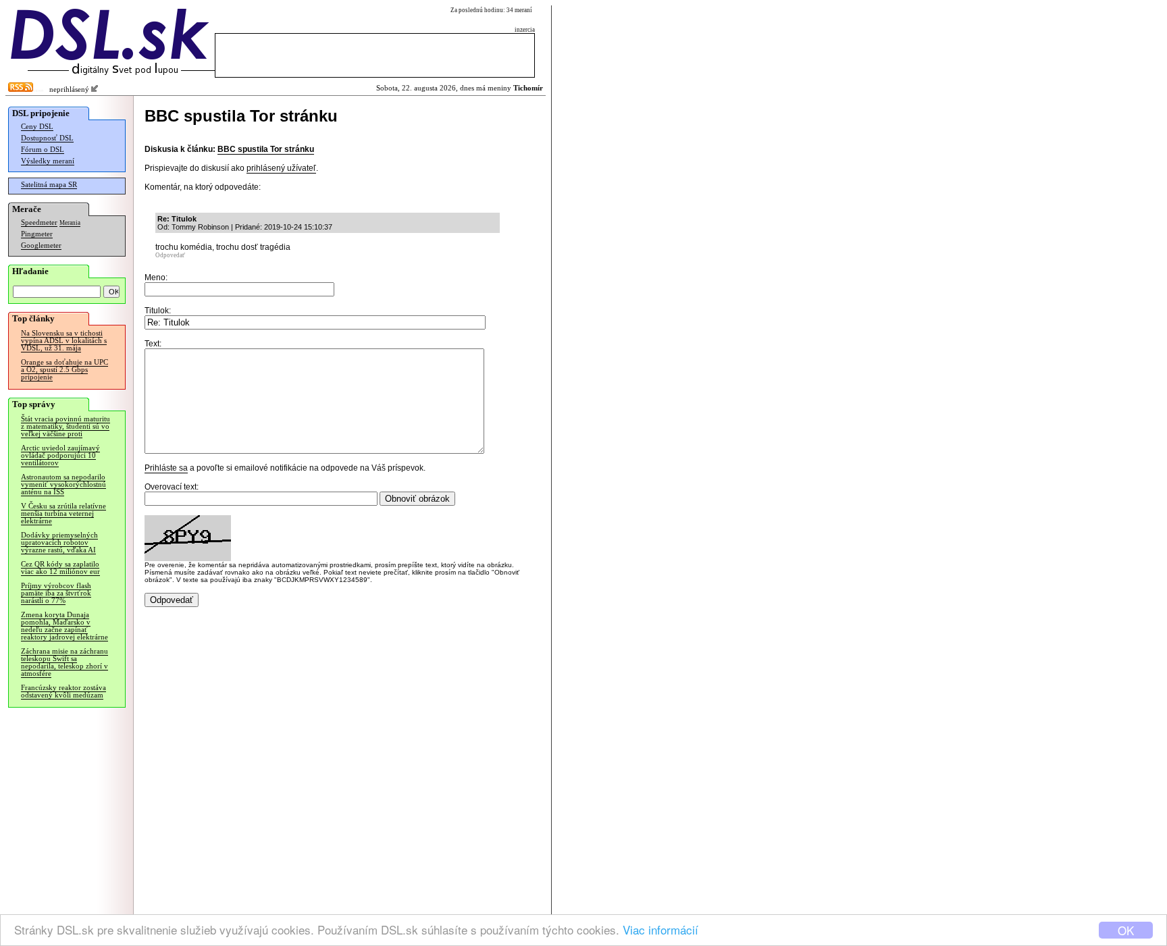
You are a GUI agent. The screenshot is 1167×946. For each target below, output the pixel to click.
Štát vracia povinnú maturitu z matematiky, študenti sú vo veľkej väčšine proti (65, 426)
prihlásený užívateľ (281, 168)
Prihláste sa (166, 468)
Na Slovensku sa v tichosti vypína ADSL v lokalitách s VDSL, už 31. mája (64, 341)
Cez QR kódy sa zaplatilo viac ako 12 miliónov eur (60, 567)
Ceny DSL (37, 126)
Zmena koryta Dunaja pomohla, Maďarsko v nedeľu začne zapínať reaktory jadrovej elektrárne (64, 626)
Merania (69, 222)
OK (1126, 930)
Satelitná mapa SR (49, 184)
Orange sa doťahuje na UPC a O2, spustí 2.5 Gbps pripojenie (64, 370)
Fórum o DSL (42, 149)
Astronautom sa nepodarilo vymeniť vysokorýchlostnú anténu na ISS (63, 484)
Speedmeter (39, 222)
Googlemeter (41, 245)
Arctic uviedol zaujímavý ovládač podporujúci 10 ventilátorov (60, 455)
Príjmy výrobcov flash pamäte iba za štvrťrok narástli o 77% (56, 593)
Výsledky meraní (47, 161)
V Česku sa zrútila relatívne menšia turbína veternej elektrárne (63, 513)
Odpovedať (170, 255)
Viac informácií (660, 929)
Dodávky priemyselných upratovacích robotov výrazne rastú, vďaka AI (59, 542)
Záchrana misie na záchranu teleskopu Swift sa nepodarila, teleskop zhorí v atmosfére (64, 662)
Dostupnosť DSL (47, 138)
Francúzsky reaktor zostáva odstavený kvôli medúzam (63, 691)
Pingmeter (37, 234)
